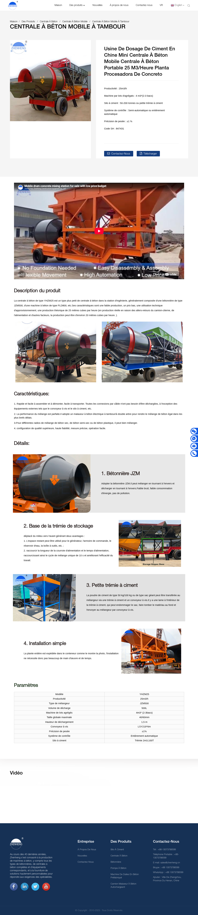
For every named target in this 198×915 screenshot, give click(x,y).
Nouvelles (98, 5)
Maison (58, 5)
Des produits (76, 5)
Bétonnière (116, 862)
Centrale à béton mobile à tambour (110, 22)
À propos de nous (119, 5)
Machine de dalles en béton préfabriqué (125, 876)
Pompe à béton (118, 868)
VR (161, 5)
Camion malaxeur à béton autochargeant (123, 885)
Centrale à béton (49, 22)
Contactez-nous (144, 5)
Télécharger (150, 154)
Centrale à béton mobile (74, 22)
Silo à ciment (117, 850)
